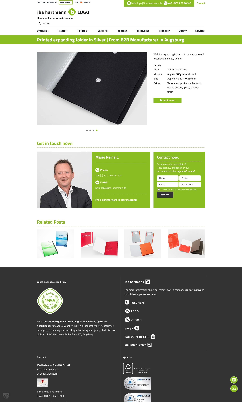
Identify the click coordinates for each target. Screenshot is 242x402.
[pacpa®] (164, 328)
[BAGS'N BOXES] (164, 336)
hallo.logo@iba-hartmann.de (110, 188)
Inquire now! (169, 100)
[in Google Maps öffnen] (42, 380)
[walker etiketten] (164, 345)
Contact (200, 3)
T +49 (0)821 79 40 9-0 (49, 391)
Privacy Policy (190, 189)
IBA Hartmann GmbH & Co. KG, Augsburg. (71, 334)
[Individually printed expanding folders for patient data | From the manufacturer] (99, 231)
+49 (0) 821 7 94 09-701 (108, 175)
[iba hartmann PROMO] (164, 319)
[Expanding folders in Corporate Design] (142, 231)
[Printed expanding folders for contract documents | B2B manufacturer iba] (186, 231)
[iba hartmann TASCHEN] (164, 302)
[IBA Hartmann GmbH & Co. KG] (164, 281)
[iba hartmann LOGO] (164, 311)
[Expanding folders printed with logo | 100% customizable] (55, 231)
